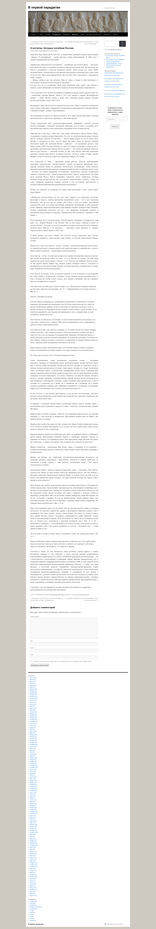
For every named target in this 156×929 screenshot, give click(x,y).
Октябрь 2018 (33, 844)
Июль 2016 (33, 855)
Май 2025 (32, 706)
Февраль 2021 (33, 803)
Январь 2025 (33, 714)
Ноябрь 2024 (33, 717)
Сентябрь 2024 (34, 721)
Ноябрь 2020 (33, 809)
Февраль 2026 (33, 689)
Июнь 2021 (33, 796)
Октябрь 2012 (33, 889)
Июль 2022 (33, 771)
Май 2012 (32, 893)
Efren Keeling (108, 78)
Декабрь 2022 (33, 761)
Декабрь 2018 (33, 842)
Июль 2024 (33, 725)
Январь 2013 (33, 888)
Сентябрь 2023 (34, 744)
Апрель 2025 (33, 708)
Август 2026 (33, 677)
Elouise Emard (108, 73)
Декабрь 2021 (33, 784)
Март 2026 (33, 687)
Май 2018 (32, 849)
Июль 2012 (33, 891)
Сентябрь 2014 (34, 867)
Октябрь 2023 (33, 742)
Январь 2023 (33, 759)
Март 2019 (33, 838)
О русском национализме (113, 61)
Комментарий (34, 616)
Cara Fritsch (108, 84)
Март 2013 (33, 886)
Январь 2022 (33, 782)
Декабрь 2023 (33, 738)
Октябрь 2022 (33, 765)
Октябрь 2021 (33, 788)
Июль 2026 (33, 679)
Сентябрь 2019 (34, 832)
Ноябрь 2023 (33, 740)
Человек (47, 34)
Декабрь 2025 (33, 693)
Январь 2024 (33, 737)
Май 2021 (32, 798)
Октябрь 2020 (33, 811)
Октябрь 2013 (33, 876)
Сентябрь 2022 (34, 767)
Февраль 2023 (33, 758)
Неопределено (33, 909)
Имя (31, 641)
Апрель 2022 (33, 777)
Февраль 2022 (33, 780)
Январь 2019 (33, 840)
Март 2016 (33, 861)
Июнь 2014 (33, 868)
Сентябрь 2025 (34, 698)
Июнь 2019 (33, 834)
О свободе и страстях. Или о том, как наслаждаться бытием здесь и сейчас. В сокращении (46, 42)
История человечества (94, 34)
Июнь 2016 (33, 857)
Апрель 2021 (33, 800)
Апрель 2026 (33, 685)
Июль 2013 (33, 880)
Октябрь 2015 (33, 863)
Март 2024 (33, 733)
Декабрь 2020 (33, 807)
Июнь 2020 (33, 817)
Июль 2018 (33, 847)
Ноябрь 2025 (33, 694)
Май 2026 (32, 683)
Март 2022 (33, 779)
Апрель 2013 (33, 884)
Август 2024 (33, 723)
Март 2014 (33, 872)
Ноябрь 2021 (33, 786)
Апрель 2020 (33, 821)
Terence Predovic (109, 94)
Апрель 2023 (33, 754)
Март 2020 (33, 823)
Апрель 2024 (33, 731)
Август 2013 (33, 878)
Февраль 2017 (33, 853)
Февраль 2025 (33, 712)
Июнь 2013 (33, 882)
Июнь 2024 (33, 727)
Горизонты (33, 903)
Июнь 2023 (33, 750)
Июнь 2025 (33, 704)
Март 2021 (33, 802)
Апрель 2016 (33, 859)
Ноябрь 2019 (33, 828)
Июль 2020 (33, 815)
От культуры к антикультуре (117, 90)
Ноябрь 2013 (33, 874)
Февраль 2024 (33, 735)
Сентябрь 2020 (34, 813)
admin (56, 51)
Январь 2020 (33, 826)
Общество (75, 34)
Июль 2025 (33, 702)
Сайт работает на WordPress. (115, 924)
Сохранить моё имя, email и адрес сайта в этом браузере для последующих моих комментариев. (62, 661)
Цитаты (115, 34)
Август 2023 (33, 746)
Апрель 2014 (33, 870)
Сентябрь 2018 (34, 845)
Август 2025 (33, 700)
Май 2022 (32, 775)
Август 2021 (33, 792)
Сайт (31, 654)
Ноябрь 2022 (33, 763)
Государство (57, 34)
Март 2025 (33, 710)
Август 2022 (33, 769)
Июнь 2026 (33, 681)
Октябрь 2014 (33, 865)
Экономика (66, 34)
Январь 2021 (33, 805)
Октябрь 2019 (33, 830)
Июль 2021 (33, 794)
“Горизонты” (107, 34)
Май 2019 (32, 836)
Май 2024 (32, 729)
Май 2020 (32, 819)
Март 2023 (33, 756)
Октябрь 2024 (33, 719)
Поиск (123, 44)
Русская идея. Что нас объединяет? (115, 59)
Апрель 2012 (33, 895)
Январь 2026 (33, 691)
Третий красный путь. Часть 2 (114, 63)
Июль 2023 (33, 748)
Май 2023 (32, 752)
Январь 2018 (33, 851)
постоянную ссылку (83, 594)
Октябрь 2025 (33, 696)
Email (32, 648)
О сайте (40, 34)
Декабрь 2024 (33, 716)
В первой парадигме (44, 7)
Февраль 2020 (33, 824)
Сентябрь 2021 (34, 790)
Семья (82, 34)
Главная (33, 34)
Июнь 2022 (33, 773)
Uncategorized (33, 901)
